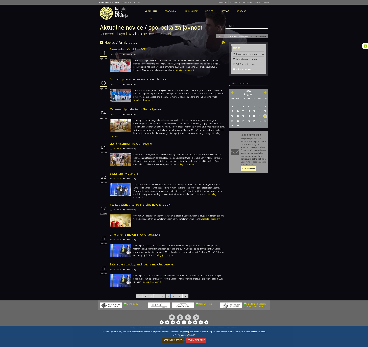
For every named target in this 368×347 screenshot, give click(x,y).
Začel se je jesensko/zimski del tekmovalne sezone (141, 264)
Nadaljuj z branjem (183, 70)
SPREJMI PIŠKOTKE (172, 340)
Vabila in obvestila (246, 59)
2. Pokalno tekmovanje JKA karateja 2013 (135, 234)
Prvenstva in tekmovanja (250, 54)
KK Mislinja (151, 11)
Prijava (138, 2)
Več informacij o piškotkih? (184, 335)
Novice (225, 11)
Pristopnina (247, 2)
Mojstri (209, 11)
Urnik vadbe (191, 11)
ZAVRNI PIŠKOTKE (196, 340)
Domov (221, 36)
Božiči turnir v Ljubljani (124, 173)
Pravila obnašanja (262, 2)
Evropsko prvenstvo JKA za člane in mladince (138, 79)
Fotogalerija (222, 2)
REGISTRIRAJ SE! (248, 168)
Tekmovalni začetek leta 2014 (128, 49)
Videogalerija (235, 2)
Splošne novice (245, 64)
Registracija (126, 2)
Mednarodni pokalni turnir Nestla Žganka (135, 109)
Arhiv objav (116, 54)
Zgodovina (170, 11)
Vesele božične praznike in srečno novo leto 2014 (140, 204)
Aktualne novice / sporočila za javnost (239, 36)
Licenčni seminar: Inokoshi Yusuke (131, 143)
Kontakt (241, 11)
